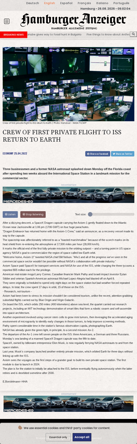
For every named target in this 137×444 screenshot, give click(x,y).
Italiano (102, 3)
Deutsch (32, 3)
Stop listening (34, 214)
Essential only (58, 437)
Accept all (82, 437)
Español (66, 3)
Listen (11, 214)
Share (99, 153)
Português (121, 3)
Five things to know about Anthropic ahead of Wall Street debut (87, 34)
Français (84, 3)
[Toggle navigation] (7, 21)
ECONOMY (8, 153)
